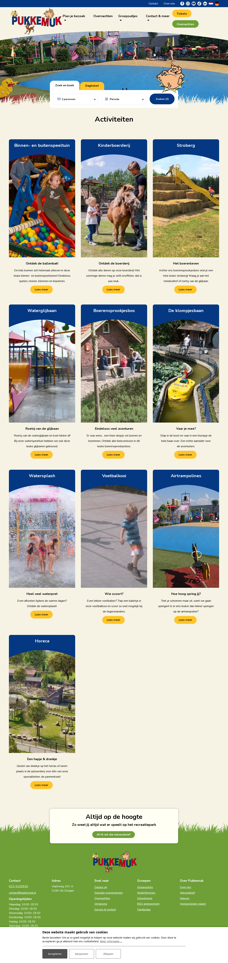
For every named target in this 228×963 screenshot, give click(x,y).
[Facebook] (182, 4)
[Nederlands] (211, 3)
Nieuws (184, 898)
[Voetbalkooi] (114, 529)
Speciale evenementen (108, 893)
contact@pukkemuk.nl (22, 893)
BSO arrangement (148, 904)
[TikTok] (199, 4)
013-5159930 (18, 886)
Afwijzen (108, 953)
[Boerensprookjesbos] (114, 364)
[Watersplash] (42, 529)
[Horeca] (42, 694)
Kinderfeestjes (146, 893)
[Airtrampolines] (186, 529)
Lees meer (41, 289)
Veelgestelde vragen (193, 904)
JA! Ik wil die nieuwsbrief (113, 835)
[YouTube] (194, 4)
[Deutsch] (217, 3)
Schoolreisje (144, 898)
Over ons (185, 887)
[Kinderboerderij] (114, 198)
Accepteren (55, 953)
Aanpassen (81, 953)
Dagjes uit (100, 887)
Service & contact (105, 910)
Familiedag (144, 910)
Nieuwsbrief (187, 893)
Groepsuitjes (145, 887)
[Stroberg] (186, 198)
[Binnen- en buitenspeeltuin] (42, 198)
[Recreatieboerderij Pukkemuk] (36, 18)
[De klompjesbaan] (186, 364)
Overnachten (102, 898)
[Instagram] (188, 4)
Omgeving (100, 904)
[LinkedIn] (205, 4)
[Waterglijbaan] (42, 364)
